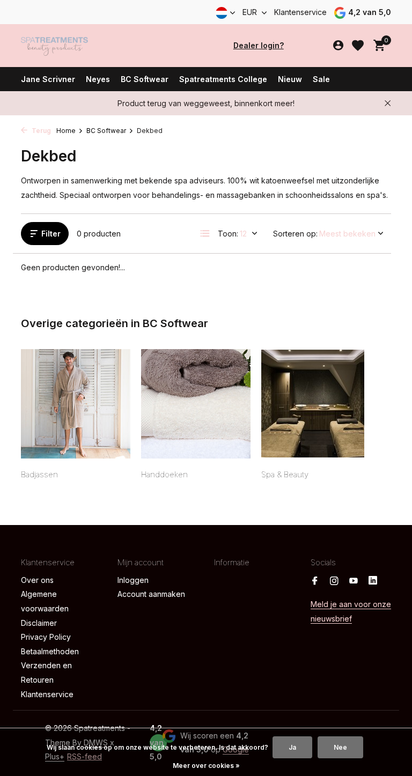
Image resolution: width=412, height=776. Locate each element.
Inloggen (133, 580)
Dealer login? (258, 45)
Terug (40, 131)
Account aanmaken (151, 593)
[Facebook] (315, 581)
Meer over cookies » (206, 766)
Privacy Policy (46, 636)
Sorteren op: (295, 233)
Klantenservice (300, 12)
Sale (321, 79)
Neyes (98, 79)
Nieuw (290, 79)
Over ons (37, 580)
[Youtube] (353, 581)
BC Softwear (144, 79)
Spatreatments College (223, 79)
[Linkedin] (373, 581)
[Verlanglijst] (358, 45)
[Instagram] (334, 581)
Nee (340, 747)
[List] (205, 233)
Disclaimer (39, 622)
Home (66, 131)
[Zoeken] (180, 45)
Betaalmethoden (50, 651)
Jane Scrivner (48, 79)
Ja (292, 747)
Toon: (228, 233)
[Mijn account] (338, 45)
